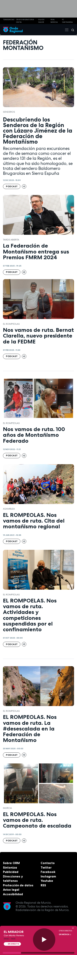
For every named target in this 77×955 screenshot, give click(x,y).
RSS (43, 885)
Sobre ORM (11, 863)
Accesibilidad (13, 894)
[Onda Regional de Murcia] (13, 29)
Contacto (48, 863)
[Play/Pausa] (44, 939)
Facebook (48, 872)
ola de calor (41, 21)
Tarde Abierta (11, 239)
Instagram (48, 876)
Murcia (7, 808)
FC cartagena (67, 21)
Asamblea (9, 508)
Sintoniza (10, 867)
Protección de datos (18, 885)
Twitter (46, 867)
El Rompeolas (11, 324)
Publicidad (10, 872)
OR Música (64, 934)
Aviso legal (11, 889)
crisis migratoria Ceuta (25, 21)
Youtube (47, 881)
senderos (9, 111)
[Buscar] (71, 30)
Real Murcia (54, 21)
